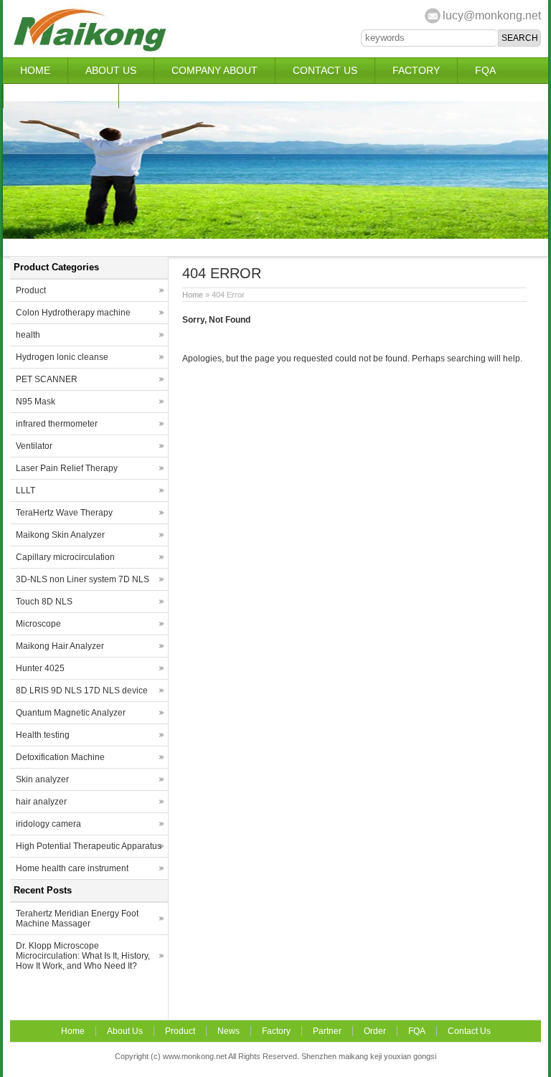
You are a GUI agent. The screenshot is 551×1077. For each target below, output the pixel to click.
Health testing (43, 735)
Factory (416, 70)
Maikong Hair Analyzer (60, 646)
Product (31, 290)
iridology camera (48, 824)
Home (35, 70)
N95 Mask (35, 402)
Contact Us (325, 70)
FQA (485, 70)
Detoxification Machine (60, 757)
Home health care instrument (72, 868)
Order (375, 1031)
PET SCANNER (46, 379)
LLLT (25, 490)
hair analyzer (41, 802)
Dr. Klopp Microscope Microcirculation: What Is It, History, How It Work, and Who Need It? (83, 956)
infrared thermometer (57, 424)
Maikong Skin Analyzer (60, 535)
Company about (214, 70)
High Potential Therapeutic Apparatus (88, 846)
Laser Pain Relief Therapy (67, 468)
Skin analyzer (42, 779)
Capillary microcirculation (65, 557)
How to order (61, 95)
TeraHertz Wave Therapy (64, 513)
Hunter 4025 (40, 668)
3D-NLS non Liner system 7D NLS (82, 579)
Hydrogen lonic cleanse (62, 357)
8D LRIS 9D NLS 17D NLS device (82, 690)
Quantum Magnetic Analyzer (71, 713)
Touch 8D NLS (44, 602)
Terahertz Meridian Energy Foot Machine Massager (77, 918)
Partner (159, 95)
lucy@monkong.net (492, 15)
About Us (110, 70)
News (228, 1031)
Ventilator (34, 446)
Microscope (38, 624)
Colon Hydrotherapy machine (73, 313)
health (28, 335)
